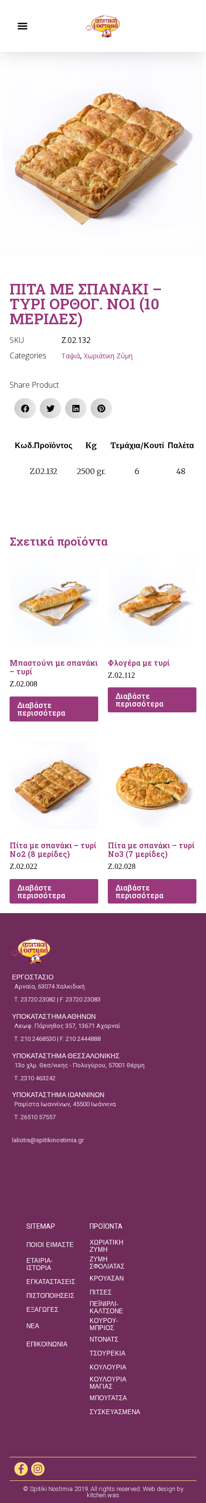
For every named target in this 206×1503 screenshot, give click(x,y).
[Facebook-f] (21, 1469)
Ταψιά (70, 355)
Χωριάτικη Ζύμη (108, 355)
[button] (22, 26)
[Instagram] (38, 1469)
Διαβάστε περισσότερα (41, 709)
